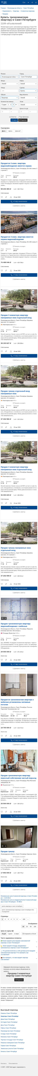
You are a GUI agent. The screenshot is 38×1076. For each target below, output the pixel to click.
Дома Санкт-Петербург (8, 1019)
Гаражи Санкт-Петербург (8, 1045)
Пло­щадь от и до (6, 108)
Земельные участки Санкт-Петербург (12, 1048)
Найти (15, 120)
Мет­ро (3, 81)
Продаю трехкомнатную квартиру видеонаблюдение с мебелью (15, 625)
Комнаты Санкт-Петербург (9, 1013)
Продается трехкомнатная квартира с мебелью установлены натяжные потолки (17, 702)
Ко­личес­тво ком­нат (7, 101)
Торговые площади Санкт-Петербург (12, 1039)
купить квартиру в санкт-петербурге (12, 906)
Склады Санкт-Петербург (8, 1034)
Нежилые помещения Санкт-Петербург (13, 1042)
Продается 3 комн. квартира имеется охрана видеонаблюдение (17, 238)
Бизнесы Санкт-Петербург (9, 1051)
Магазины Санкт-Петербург (9, 1036)
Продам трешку (7, 851)
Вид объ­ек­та (24, 94)
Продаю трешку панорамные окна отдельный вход (16, 549)
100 (24, 919)
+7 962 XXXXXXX (19, 664)
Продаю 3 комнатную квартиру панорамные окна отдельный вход (16, 316)
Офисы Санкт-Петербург (8, 1028)
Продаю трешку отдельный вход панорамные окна (15, 392)
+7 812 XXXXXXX (19, 201)
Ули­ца (3, 87)
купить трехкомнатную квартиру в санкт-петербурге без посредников (18, 910)
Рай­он (22, 81)
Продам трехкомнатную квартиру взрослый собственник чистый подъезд (18, 777)
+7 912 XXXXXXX (19, 740)
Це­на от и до (24, 108)
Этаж (21, 101)
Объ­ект (3, 94)
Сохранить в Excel (30, 934)
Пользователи (13, 1063)
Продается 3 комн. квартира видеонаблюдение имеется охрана (16, 164)
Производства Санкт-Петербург (10, 1031)
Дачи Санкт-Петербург (8, 1025)
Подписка (23, 120)
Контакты (4, 1063)
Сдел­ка (22, 87)
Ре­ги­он (3, 74)
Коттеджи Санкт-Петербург (9, 1022)
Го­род (22, 74)
